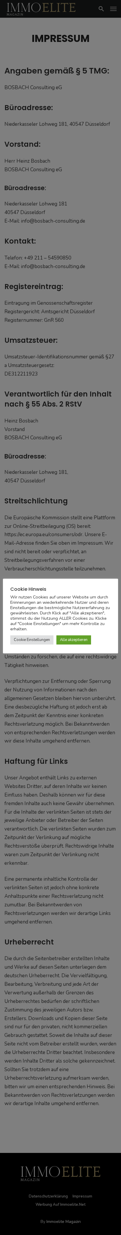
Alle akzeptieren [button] (74, 639)
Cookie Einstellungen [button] (32, 639)
